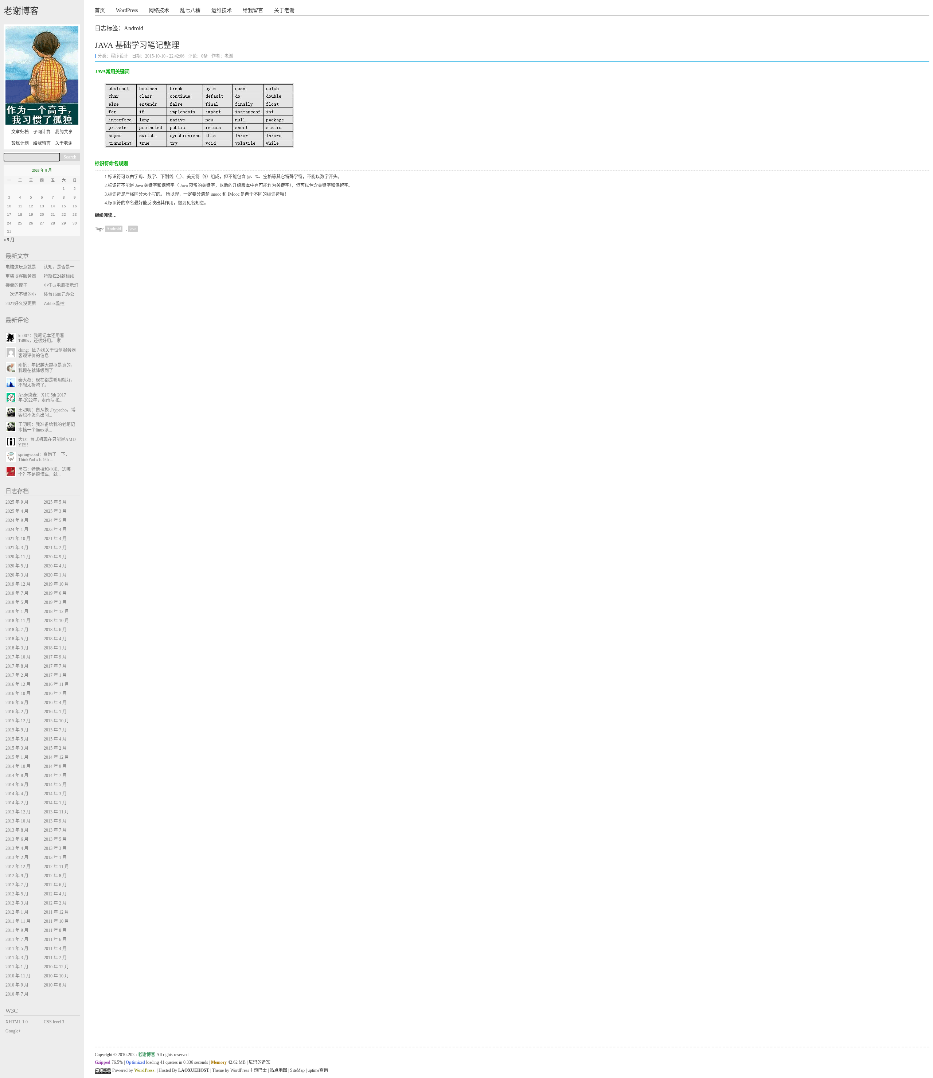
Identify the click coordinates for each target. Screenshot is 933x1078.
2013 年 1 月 (55, 857)
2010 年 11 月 (18, 976)
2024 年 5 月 (55, 520)
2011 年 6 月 (55, 939)
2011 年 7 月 (16, 939)
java (132, 228)
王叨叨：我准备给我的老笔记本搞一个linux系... (46, 427)
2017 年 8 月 (16, 666)
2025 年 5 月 (55, 502)
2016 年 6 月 (16, 702)
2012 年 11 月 (56, 866)
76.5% (117, 1062)
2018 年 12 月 (56, 611)
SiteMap (297, 1070)
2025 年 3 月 (55, 511)
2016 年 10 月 (18, 693)
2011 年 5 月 (16, 948)
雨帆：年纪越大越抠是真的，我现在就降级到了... (46, 368)
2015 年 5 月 (16, 739)
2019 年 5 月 (16, 602)
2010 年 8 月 (55, 985)
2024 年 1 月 (16, 529)
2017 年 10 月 (18, 657)
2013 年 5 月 (55, 839)
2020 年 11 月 (18, 556)
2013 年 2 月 (16, 857)
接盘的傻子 (16, 285)
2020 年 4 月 (55, 566)
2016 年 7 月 (55, 693)
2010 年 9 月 (16, 985)
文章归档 (20, 131)
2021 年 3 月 (16, 547)
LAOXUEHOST (193, 1070)
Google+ (13, 1031)
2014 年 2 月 (16, 802)
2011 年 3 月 (16, 957)
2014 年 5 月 (55, 784)
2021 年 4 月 (55, 538)
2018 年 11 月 (18, 620)
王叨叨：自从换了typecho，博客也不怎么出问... (46, 412)
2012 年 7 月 (16, 884)
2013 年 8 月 (16, 830)
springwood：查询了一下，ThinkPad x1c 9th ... (44, 457)
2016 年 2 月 (16, 711)
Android (113, 228)
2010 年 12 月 (56, 966)
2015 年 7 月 (55, 730)
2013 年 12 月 (18, 812)
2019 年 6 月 (55, 593)
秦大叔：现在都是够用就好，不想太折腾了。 (46, 383)
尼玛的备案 (259, 1062)
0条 (204, 56)
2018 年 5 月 (16, 638)
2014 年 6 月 (16, 784)
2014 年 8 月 (16, 775)
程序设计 (119, 56)
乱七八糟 (190, 10)
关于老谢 (284, 10)
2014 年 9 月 (55, 766)
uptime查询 (318, 1070)
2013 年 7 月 (55, 830)
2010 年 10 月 (56, 976)
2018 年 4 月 (55, 638)
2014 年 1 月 (55, 802)
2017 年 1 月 (55, 675)
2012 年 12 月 (18, 866)
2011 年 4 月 (55, 948)
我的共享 (64, 131)
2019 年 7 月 (16, 593)
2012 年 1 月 (16, 912)
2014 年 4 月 (16, 793)
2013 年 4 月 (16, 848)
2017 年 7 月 (55, 666)
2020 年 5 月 (16, 566)
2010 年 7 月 (16, 994)
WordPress (127, 10)
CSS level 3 (54, 1021)
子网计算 (42, 131)
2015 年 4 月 (55, 739)
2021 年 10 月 (18, 538)
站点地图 (278, 1070)
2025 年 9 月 (16, 502)
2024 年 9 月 (16, 520)
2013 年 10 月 (18, 821)
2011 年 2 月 (55, 957)
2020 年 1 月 (55, 575)
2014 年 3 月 (55, 793)
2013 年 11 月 (56, 812)
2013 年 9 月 (55, 821)
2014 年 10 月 (18, 766)
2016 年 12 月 (18, 684)
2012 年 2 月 (55, 903)
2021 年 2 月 (55, 547)
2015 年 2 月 (55, 748)
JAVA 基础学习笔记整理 (137, 45)
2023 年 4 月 (55, 529)
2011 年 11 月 (18, 921)
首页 (100, 10)
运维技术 (221, 10)
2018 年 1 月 (55, 648)
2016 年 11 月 (56, 684)
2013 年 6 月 (16, 839)
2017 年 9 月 (55, 657)
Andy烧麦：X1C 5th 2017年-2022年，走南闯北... (42, 397)
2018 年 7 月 (16, 629)
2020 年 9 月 (55, 556)
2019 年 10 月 (56, 584)
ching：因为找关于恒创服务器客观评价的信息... (47, 353)
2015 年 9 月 (16, 730)
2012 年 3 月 (16, 903)
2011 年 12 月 (56, 912)
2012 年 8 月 (55, 875)
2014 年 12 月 (56, 757)
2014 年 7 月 (55, 775)
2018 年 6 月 (55, 629)
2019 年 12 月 (18, 584)
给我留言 (253, 10)
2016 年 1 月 (55, 711)
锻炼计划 (20, 143)
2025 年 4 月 (16, 511)
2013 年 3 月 (55, 848)
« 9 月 (9, 239)
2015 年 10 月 (56, 720)
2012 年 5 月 (16, 894)
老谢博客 (21, 11)
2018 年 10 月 (56, 620)
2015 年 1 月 (16, 757)
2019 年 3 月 (55, 602)
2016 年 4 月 (55, 702)
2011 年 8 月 (55, 930)
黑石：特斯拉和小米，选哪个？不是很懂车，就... (44, 472)
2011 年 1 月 (16, 966)
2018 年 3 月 (16, 648)
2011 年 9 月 (16, 930)
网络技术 (159, 10)
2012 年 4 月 (55, 894)
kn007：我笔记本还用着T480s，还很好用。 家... (41, 338)
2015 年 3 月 (16, 748)
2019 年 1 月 (16, 611)
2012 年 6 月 (55, 884)
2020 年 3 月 (16, 575)
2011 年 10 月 (56, 921)
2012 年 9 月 (16, 875)
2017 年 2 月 (16, 675)
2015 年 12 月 (18, 720)
